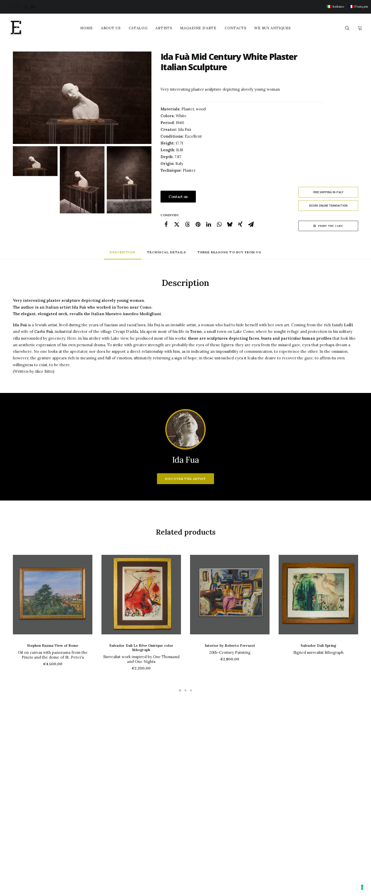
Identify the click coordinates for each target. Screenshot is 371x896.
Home (86, 28)
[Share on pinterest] (198, 224)
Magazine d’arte (198, 28)
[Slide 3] (129, 180)
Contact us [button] (178, 196)
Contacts (235, 28)
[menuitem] (335, 6)
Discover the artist (185, 479)
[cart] (359, 28)
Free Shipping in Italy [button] (328, 192)
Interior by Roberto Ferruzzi (230, 645)
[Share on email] (251, 224)
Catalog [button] (138, 28)
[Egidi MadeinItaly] (15, 28)
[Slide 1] (35, 161)
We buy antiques (272, 28)
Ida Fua (185, 460)
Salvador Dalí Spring (318, 645)
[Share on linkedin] (208, 224)
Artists (163, 28)
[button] (10, 7)
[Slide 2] (82, 180)
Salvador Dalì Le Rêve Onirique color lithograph (141, 647)
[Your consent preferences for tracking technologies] (362, 887)
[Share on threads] (187, 224)
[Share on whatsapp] (219, 224)
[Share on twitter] (177, 224)
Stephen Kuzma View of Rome (52, 645)
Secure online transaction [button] (328, 205)
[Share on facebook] (166, 224)
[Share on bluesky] (230, 224)
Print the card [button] (330, 226)
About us (111, 28)
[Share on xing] (240, 224)
